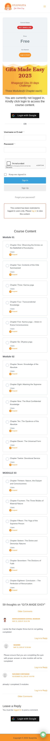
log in (34, 211)
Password (9, 144)
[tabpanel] (25, 144)
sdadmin (16, 645)
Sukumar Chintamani (20, 674)
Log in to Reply (41, 638)
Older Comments (25, 611)
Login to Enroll (25, 55)
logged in (17, 710)
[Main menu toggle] (44, 6)
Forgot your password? (25, 197)
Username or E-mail (14, 132)
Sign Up (25, 188)
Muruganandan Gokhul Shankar (26, 619)
